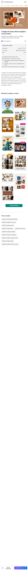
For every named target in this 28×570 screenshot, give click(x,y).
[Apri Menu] (25, 2)
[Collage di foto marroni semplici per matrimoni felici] (7, 124)
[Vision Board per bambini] (20, 147)
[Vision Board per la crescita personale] (7, 106)
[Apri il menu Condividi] (25, 41)
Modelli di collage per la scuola (8, 222)
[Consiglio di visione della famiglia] (20, 115)
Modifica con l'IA (22, 568)
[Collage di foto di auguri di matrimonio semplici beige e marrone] (7, 193)
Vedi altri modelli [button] (14, 205)
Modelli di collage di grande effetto (9, 219)
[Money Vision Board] (20, 181)
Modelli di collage (14, 5)
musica (21, 5)
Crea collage (7, 5)
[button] (7, 567)
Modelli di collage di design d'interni (10, 237)
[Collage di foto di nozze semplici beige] (7, 162)
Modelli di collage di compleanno (9, 234)
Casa (2, 5)
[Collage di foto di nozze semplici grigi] (20, 162)
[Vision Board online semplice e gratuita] (7, 177)
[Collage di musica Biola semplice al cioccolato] (20, 103)
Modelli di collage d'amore (8, 225)
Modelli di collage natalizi (7, 228)
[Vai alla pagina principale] (7, 2)
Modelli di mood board (20, 228)
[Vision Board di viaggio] (20, 131)
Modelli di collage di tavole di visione (10, 244)
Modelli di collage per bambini (8, 231)
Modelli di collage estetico (7, 241)
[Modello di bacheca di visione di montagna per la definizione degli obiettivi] (7, 143)
